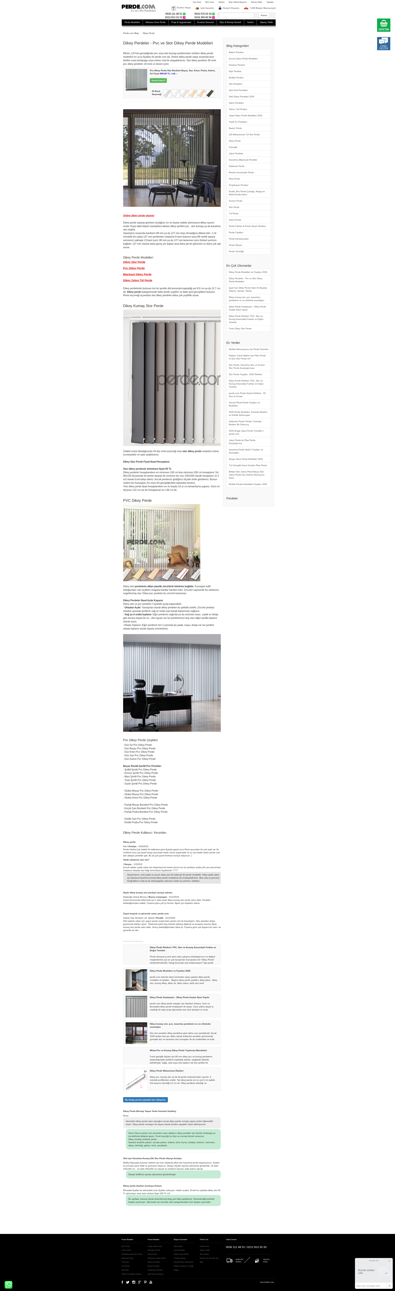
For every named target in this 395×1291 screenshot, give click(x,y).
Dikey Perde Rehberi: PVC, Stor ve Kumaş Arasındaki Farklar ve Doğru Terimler (246, 319)
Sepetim (270, 2)
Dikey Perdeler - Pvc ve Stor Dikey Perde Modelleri (245, 280)
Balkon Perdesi (236, 52)
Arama (264, 15)
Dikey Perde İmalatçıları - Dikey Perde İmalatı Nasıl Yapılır (247, 308)
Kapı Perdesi (235, 71)
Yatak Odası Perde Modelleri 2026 (245, 115)
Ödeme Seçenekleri (181, 1254)
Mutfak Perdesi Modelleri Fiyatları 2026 (248, 484)
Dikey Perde (149, 33)
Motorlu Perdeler (154, 1262)
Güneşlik (233, 147)
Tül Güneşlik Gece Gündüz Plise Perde (248, 465)
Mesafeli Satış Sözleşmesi (183, 1262)
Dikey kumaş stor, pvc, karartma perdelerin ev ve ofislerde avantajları (246, 299)
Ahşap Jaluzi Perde (155, 1246)
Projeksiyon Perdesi (238, 185)
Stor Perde (234, 207)
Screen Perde (235, 201)
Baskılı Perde (235, 128)
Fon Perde (125, 1266)
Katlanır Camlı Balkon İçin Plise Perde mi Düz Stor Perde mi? (247, 357)
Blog (201, 1262)
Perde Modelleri (132, 22)
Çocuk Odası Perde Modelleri (243, 58)
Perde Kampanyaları (239, 239)
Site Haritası (204, 1254)
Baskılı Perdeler (154, 1266)
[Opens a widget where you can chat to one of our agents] (374, 1273)
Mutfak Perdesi (236, 77)
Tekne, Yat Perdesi (238, 109)
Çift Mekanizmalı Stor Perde (132, 1254)
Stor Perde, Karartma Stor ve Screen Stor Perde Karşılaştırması (247, 366)
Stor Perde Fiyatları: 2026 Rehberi (245, 374)
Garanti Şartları (179, 1250)
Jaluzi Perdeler (236, 153)
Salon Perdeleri (236, 103)
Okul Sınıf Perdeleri (238, 90)
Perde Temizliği (236, 251)
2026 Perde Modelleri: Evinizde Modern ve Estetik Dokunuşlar (248, 413)
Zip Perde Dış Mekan (156, 1274)
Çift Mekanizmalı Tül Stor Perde (244, 134)
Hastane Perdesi (237, 65)
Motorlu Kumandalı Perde (241, 172)
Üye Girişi (197, 2)
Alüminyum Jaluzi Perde (157, 1258)
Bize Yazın (209, 2)
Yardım (250, 22)
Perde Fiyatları (236, 232)
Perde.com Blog (131, 33)
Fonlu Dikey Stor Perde (240, 328)
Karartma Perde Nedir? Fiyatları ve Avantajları (246, 451)
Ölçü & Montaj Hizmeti (230, 22)
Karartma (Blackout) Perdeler (243, 160)
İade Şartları (178, 1246)
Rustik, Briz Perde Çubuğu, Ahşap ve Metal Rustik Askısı (247, 193)
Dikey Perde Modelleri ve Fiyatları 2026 (248, 272)
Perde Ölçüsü (235, 245)
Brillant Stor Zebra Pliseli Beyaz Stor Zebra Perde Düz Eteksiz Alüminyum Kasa (246, 474)
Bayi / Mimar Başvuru (238, 2)
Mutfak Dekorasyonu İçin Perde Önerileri (248, 349)
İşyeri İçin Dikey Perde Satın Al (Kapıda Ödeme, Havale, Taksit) (248, 289)
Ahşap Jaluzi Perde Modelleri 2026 (246, 459)
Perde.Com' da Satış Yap (209, 1258)
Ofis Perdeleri (235, 84)
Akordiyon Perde (154, 1250)
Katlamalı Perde (236, 166)
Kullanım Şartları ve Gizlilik (183, 1266)
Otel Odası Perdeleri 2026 (241, 96)
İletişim (222, 2)
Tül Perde (233, 213)
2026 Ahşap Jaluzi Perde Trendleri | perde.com (246, 432)
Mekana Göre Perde (156, 22)
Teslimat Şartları (180, 1258)
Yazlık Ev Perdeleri (238, 122)
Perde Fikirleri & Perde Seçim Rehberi (247, 226)
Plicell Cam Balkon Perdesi (131, 1274)
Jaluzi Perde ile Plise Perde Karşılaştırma (242, 442)
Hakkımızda (204, 1246)
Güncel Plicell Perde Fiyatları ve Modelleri (244, 404)
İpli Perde (125, 1270)
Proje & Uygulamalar (181, 22)
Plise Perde (234, 179)
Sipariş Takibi (256, 2)
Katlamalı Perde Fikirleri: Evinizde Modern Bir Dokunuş (245, 423)
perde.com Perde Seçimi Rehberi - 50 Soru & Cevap (247, 394)
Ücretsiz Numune (205, 22)
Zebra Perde (235, 220)
